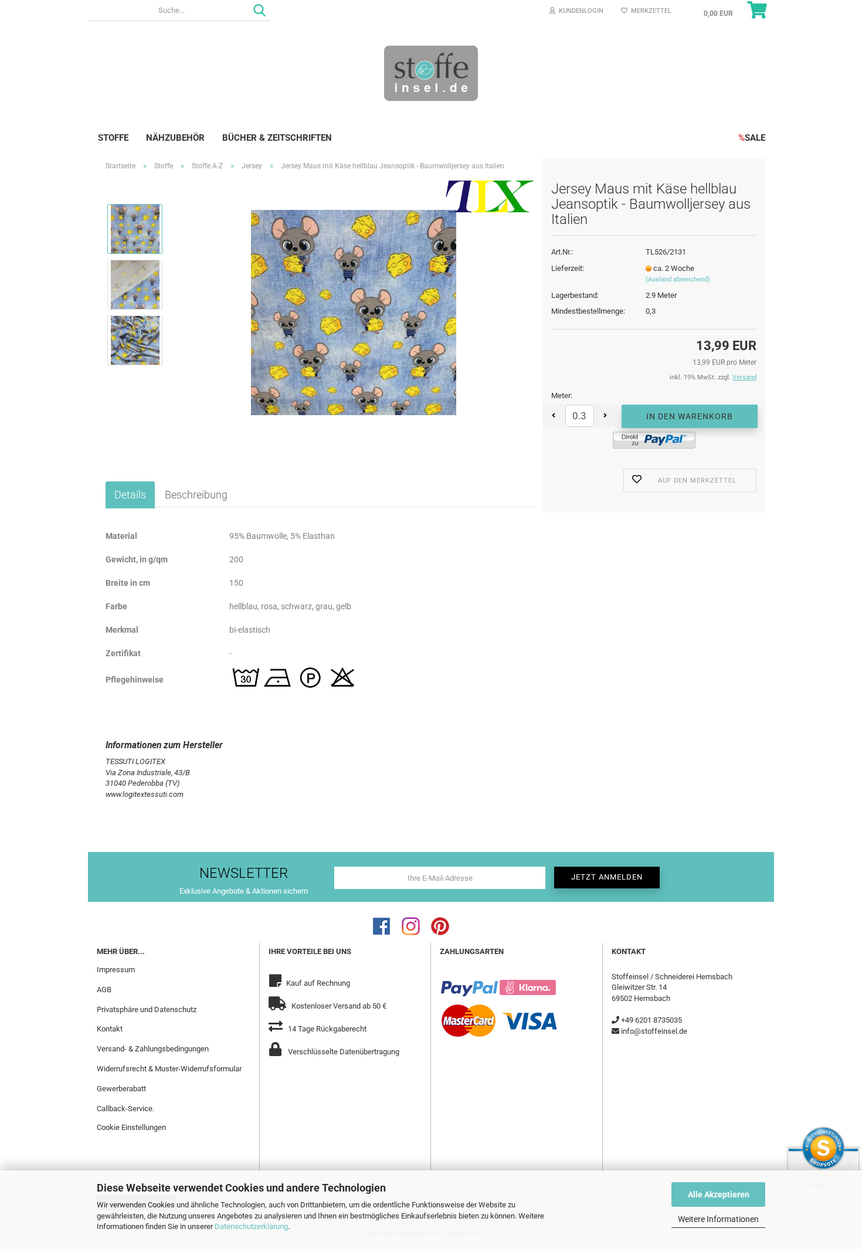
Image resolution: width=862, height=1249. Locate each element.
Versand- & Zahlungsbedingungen (153, 1048)
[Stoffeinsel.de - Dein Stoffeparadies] (431, 72)
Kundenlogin (579, 11)
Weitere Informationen (718, 1219)
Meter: (561, 395)
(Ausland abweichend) (678, 279)
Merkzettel (649, 11)
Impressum (116, 969)
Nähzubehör (175, 138)
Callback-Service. (125, 1108)
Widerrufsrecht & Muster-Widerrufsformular (169, 1068)
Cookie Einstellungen (131, 1127)
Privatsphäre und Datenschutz (146, 1009)
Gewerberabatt (121, 1088)
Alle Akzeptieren (718, 1194)
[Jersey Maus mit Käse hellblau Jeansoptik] (353, 311)
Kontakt (110, 1028)
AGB (104, 989)
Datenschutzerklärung (251, 1226)
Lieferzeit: (567, 268)
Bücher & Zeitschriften (277, 138)
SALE (751, 138)
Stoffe (113, 138)
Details (130, 494)
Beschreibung (196, 494)
